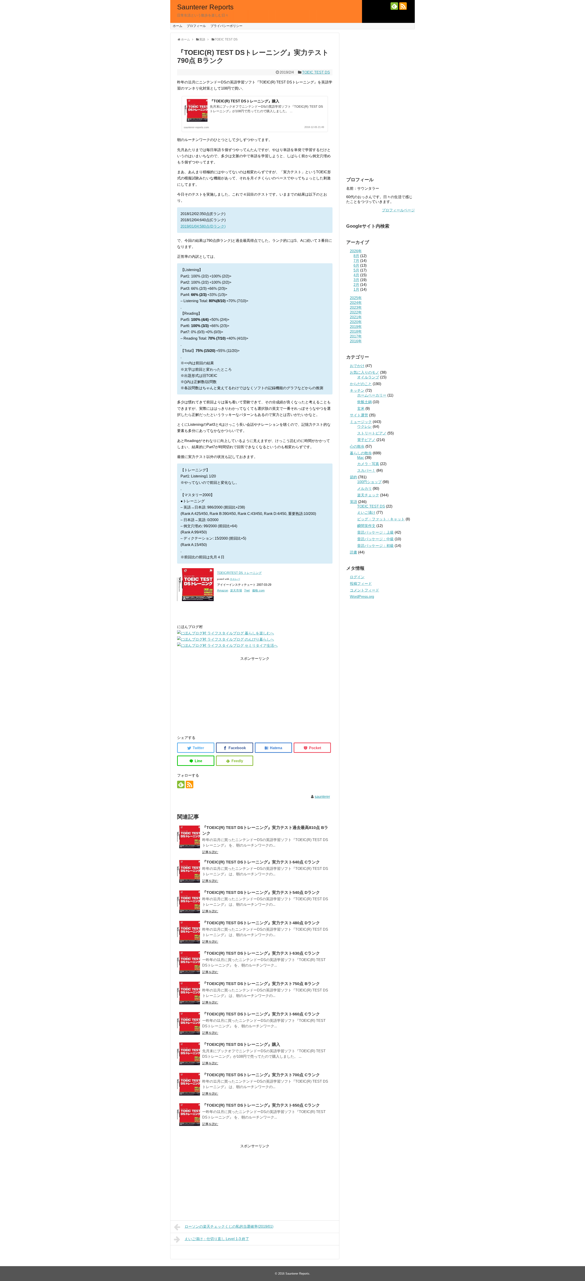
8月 (356, 256)
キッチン (357, 390)
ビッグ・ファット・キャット (381, 519)
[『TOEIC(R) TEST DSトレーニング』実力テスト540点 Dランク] (188, 901)
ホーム (177, 26)
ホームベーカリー (371, 395)
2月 (356, 285)
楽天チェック (368, 495)
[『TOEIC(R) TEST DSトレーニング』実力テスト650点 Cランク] (188, 1114)
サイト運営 (359, 415)
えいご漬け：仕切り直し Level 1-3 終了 (217, 1239)
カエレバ (235, 579)
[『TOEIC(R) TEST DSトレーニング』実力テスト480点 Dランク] (188, 932)
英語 (353, 502)
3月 (356, 280)
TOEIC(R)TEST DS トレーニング (239, 573)
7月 (356, 261)
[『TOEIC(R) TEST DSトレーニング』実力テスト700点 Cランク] (188, 1084)
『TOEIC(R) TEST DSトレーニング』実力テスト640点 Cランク (261, 862)
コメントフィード (364, 590)
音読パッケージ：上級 (375, 532)
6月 (356, 265)
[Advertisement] (254, 694)
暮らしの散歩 (361, 453)
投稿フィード (361, 584)
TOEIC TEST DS (316, 72)
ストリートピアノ (371, 433)
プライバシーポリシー (226, 26)
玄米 (360, 408)
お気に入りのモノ (364, 372)
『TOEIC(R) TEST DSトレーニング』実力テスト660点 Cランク (261, 1014)
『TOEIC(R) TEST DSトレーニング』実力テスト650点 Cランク (261, 1105)
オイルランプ (368, 377)
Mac (360, 458)
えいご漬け (366, 512)
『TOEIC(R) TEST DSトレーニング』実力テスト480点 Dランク (261, 923)
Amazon (222, 590)
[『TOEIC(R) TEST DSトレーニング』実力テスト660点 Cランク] (188, 1023)
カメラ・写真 (368, 464)
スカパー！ (366, 470)
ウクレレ (364, 427)
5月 (356, 270)
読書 (353, 552)
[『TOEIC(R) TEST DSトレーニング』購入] (188, 1053)
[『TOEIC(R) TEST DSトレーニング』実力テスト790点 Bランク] (273, 748)
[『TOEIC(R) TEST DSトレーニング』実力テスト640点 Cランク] (188, 871)
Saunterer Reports (205, 7)
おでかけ (357, 366)
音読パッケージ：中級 (375, 539)
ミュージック (361, 422)
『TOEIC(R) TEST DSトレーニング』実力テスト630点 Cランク (261, 953)
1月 (356, 289)
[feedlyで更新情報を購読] (394, 6)
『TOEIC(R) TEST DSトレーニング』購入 (244, 101)
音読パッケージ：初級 (375, 546)
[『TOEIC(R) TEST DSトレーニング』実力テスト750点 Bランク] (188, 993)
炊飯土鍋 (364, 402)
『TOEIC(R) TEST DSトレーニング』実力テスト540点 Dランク (261, 892)
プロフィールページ (398, 210)
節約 (353, 477)
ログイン (357, 577)
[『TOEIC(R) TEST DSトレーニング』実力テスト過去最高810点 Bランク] (188, 837)
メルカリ (364, 488)
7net (247, 590)
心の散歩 (357, 446)
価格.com (258, 590)
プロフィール (196, 26)
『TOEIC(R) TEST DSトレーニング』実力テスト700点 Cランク (261, 1075)
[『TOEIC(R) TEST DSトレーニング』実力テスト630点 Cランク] (188, 962)
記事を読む (210, 852)
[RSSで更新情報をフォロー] (403, 6)
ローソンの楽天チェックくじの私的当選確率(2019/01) (229, 1226)
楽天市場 (236, 590)
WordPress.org (362, 597)
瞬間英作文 (366, 526)
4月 (356, 275)
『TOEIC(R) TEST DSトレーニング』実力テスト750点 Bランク (261, 983)
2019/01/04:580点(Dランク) (203, 226)
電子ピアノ (366, 440)
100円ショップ (369, 482)
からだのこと (361, 384)
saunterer (322, 797)
